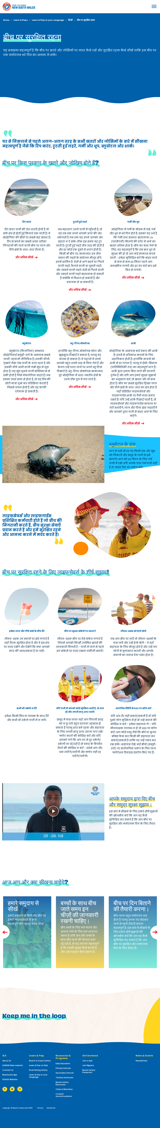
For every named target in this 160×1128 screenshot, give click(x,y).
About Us (6, 1060)
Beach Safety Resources (62, 1083)
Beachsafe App (9, 1074)
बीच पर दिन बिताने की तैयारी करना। (132, 905)
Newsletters (141, 1060)
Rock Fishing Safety (38, 1070)
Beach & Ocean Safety (40, 1060)
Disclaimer (51, 1108)
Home (6, 20)
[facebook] (4, 1089)
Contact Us (7, 1070)
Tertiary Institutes (64, 1077)
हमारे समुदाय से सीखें (23, 905)
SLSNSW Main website (12, 1065)
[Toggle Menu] (147, 6)
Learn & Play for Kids (38, 1065)
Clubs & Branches (64, 1089)
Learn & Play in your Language (48, 20)
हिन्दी (70, 20)
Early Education (63, 1063)
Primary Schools (63, 1068)
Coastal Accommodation (64, 1095)
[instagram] (19, 1089)
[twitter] (12, 1089)
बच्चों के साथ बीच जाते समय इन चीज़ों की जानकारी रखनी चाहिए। (79, 911)
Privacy (40, 1108)
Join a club (87, 1060)
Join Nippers (88, 1065)
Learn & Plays (21, 20)
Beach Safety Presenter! (88, 1071)
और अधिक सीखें (24, 257)
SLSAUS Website (10, 1079)
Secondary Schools (65, 1073)
